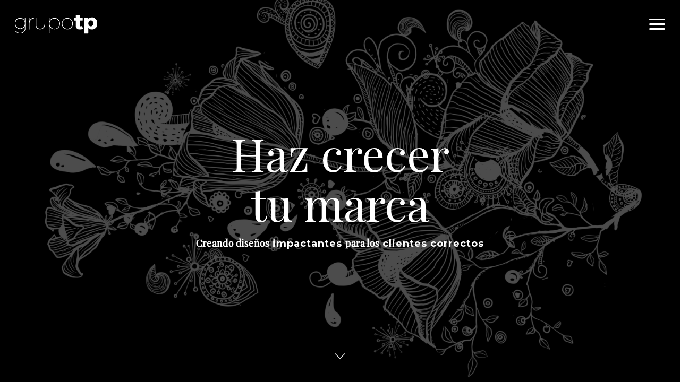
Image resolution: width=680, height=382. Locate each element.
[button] (657, 24)
